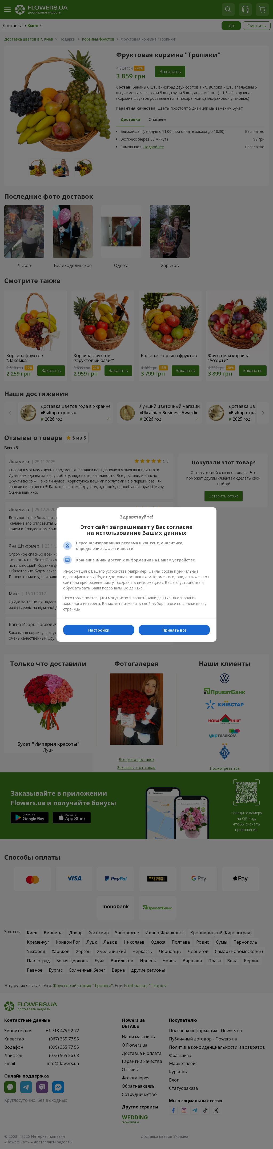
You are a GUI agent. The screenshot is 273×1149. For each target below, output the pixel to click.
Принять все (174, 630)
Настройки (98, 630)
